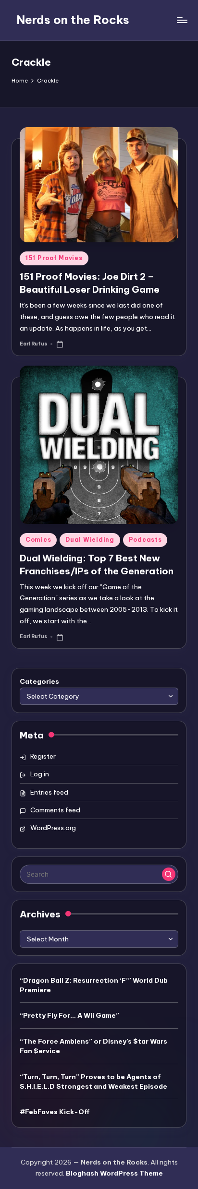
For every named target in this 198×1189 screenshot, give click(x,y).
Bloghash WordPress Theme (114, 1173)
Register (43, 756)
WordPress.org (53, 827)
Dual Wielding (89, 539)
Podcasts (145, 539)
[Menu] (181, 20)
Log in (39, 774)
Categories (39, 681)
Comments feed (55, 810)
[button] (168, 874)
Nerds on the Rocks (72, 19)
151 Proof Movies (54, 258)
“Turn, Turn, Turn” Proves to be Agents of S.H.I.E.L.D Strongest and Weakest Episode (93, 1081)
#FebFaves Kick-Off (55, 1111)
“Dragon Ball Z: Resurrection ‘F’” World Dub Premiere (94, 985)
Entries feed (49, 792)
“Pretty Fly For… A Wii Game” (69, 1015)
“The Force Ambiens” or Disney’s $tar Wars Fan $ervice (93, 1046)
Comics (38, 539)
